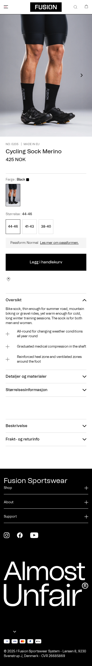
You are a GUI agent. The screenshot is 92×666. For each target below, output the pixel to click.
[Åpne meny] (6, 6)
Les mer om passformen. (59, 243)
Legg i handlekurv (46, 262)
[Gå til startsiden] (46, 7)
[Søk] (75, 7)
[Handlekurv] (86, 6)
